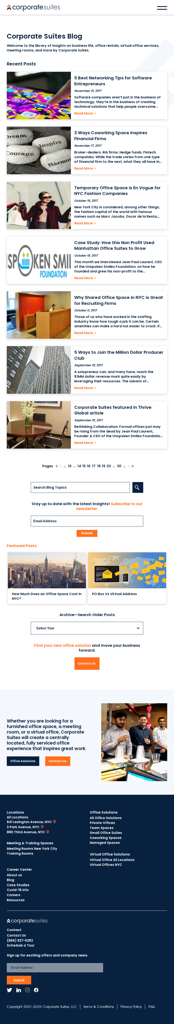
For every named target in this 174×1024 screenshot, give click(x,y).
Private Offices (102, 823)
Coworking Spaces (106, 838)
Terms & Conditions (98, 1007)
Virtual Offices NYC (106, 864)
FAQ (151, 1007)
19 (103, 466)
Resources (16, 900)
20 (109, 466)
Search (137, 487)
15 (84, 466)
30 (119, 466)
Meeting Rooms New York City (32, 848)
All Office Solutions (106, 818)
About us (14, 875)
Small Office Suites (106, 833)
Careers (13, 895)
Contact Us (87, 663)
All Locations (17, 817)
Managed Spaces (105, 842)
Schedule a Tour (20, 945)
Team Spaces (102, 828)
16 (88, 466)
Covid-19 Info (18, 890)
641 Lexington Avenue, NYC (29, 822)
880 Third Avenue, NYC (26, 832)
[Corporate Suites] (33, 7)
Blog (10, 880)
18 (99, 466)
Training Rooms (20, 853)
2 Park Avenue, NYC (23, 827)
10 (70, 466)
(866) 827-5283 (20, 940)
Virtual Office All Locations (112, 860)
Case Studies (18, 885)
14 (79, 466)
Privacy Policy (131, 1007)
